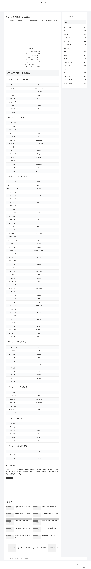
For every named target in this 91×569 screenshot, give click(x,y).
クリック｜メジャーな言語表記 (33, 53)
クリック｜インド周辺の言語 (33, 62)
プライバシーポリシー (81, 564)
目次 (30, 48)
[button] (84, 16)
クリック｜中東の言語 (31, 64)
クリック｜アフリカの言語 (32, 59)
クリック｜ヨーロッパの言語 (33, 57)
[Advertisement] (32, 34)
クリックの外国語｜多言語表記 (32, 51)
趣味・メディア (10, 477)
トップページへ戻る (71, 564)
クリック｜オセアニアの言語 (33, 66)
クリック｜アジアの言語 (32, 55)
